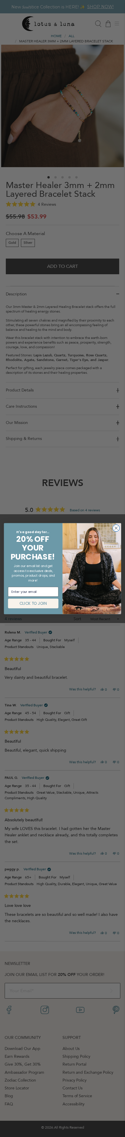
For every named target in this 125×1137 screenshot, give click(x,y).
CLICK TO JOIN (33, 603)
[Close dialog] (116, 527)
